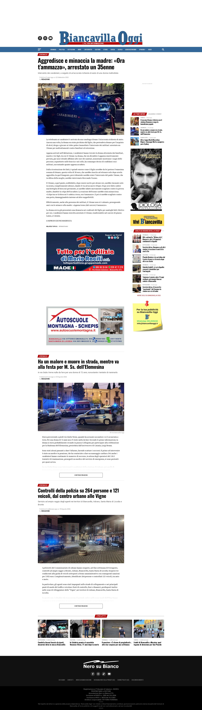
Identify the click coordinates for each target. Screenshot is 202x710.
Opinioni (142, 49)
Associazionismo (130, 49)
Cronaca (53, 49)
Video (150, 49)
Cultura (97, 49)
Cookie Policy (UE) (123, 680)
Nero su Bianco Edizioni (83, 680)
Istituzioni (71, 49)
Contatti (70, 680)
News (79, 49)
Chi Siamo (62, 680)
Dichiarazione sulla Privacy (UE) (104, 680)
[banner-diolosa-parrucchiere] (146, 210)
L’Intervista (88, 49)
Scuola (120, 49)
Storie (105, 49)
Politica (62, 49)
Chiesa (113, 49)
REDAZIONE (45, 79)
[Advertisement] (101, 14)
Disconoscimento (137, 680)
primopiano (64, 226)
